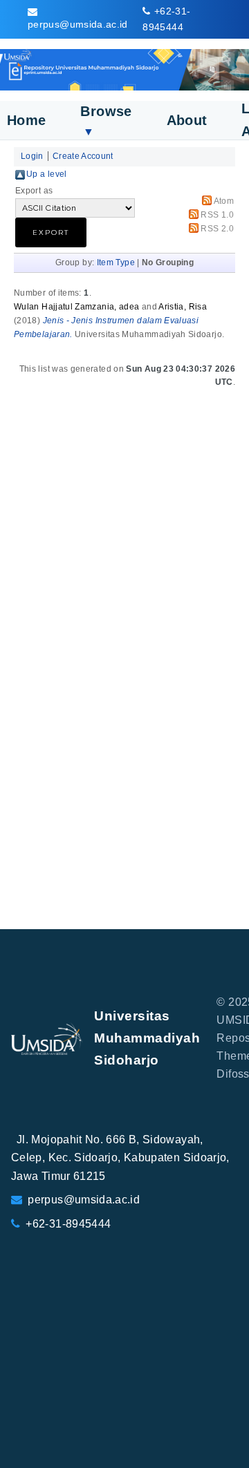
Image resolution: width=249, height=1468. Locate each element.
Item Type (116, 262)
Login (32, 156)
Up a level (46, 174)
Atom (224, 201)
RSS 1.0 (217, 215)
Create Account (83, 156)
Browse (105, 120)
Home (26, 120)
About (187, 120)
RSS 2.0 (217, 228)
